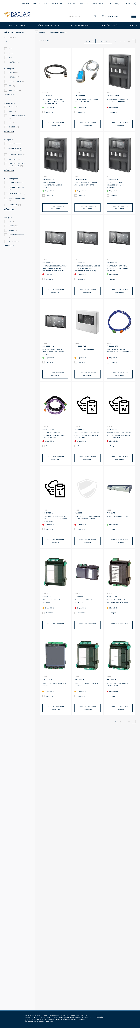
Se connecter (111, 17)
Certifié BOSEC (14, 62)
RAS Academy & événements (76, 3)
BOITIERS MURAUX (17, 194)
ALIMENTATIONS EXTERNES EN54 (16, 149)
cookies (49, 1021)
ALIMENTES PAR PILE (17, 117)
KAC (12, 122)
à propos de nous (29, 3)
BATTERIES (14, 159)
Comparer (49, 112)
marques (118, 3)
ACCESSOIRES (15, 143)
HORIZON (14, 127)
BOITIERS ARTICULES (16, 188)
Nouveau (134, 25)
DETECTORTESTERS (16, 236)
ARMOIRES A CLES (17, 155)
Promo (11, 53)
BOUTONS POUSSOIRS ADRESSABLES (17, 165)
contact (127, 3)
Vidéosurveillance (18, 25)
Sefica (109, 3)
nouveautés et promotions (50, 3)
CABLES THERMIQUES (17, 199)
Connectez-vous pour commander (55, 124)
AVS (12, 86)
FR (124, 17)
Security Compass (97, 3)
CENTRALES (15, 205)
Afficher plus (9, 94)
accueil (42, 32)
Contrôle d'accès (109, 25)
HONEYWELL (15, 90)
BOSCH (13, 72)
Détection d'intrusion (49, 25)
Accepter (100, 1017)
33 (129, 41)
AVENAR (13, 107)
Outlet (11, 49)
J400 (12, 111)
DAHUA (13, 230)
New (10, 57)
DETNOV (14, 77)
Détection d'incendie (80, 25)
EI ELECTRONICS (16, 81)
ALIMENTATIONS (16, 182)
